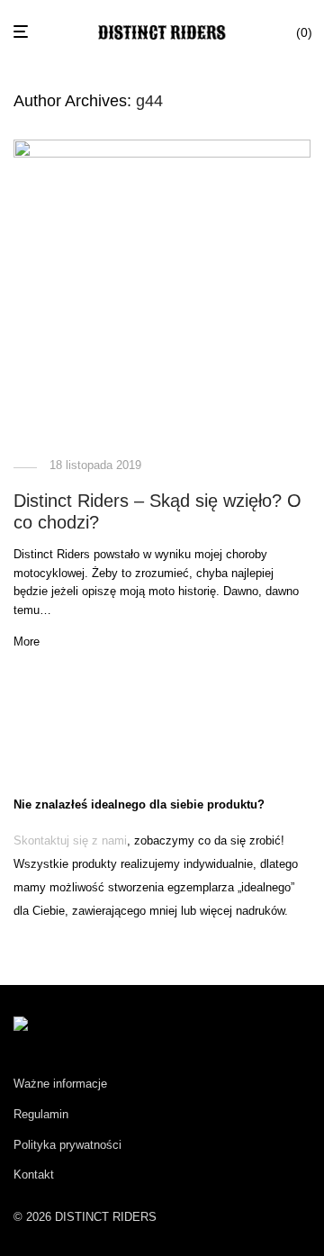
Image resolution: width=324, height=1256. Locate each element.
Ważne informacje (60, 1083)
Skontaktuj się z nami (70, 840)
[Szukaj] (276, 32)
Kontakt (34, 1174)
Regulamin (41, 1114)
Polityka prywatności (68, 1145)
